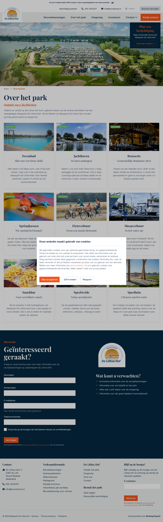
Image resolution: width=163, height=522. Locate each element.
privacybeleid (76, 265)
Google (87, 265)
